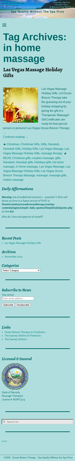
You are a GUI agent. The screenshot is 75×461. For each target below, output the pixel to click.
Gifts (43, 144)
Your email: (8, 294)
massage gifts (57, 175)
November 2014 (13, 256)
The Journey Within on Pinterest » (23, 335)
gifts (57, 158)
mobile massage (13, 179)
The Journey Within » (16, 339)
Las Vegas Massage (51, 166)
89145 (7, 158)
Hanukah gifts (24, 162)
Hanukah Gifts (12, 148)
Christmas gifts (21, 158)
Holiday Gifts (30, 148)
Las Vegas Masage (51, 148)
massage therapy (51, 153)
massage (42, 175)
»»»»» (4, 441)
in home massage (27, 166)
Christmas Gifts (30, 144)
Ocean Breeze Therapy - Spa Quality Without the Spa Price (42, 457)
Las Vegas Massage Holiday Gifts (32, 72)
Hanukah (53, 144)
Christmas (13, 144)
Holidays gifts (42, 162)
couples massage (43, 158)
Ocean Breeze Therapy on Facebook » (25, 332)
